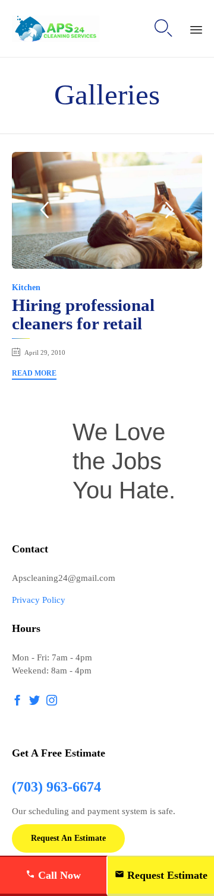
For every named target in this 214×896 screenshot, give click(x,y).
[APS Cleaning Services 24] (55, 28)
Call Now (58, 875)
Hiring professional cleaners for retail (83, 314)
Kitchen (26, 287)
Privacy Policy (38, 600)
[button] (34, 375)
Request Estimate (165, 875)
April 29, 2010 (44, 352)
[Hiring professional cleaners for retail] (107, 210)
